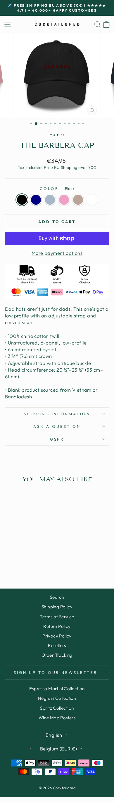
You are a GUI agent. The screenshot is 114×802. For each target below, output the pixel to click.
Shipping (69, 167)
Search (57, 597)
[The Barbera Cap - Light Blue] (25, 556)
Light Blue (50, 200)
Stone (78, 200)
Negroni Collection (57, 698)
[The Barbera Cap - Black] (11, 556)
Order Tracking (57, 655)
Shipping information (57, 413)
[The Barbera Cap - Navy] (18, 556)
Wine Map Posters (57, 717)
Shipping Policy (57, 607)
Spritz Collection (57, 708)
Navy (36, 200)
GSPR (57, 439)
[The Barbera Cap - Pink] (31, 556)
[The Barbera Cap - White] (25, 561)
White (92, 200)
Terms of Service (57, 616)
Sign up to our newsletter (55, 672)
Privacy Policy (57, 636)
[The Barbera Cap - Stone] (38, 556)
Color (57, 188)
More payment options (57, 253)
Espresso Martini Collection (56, 688)
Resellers (57, 645)
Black (22, 200)
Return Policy (56, 626)
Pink (64, 200)
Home (55, 134)
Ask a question (57, 426)
